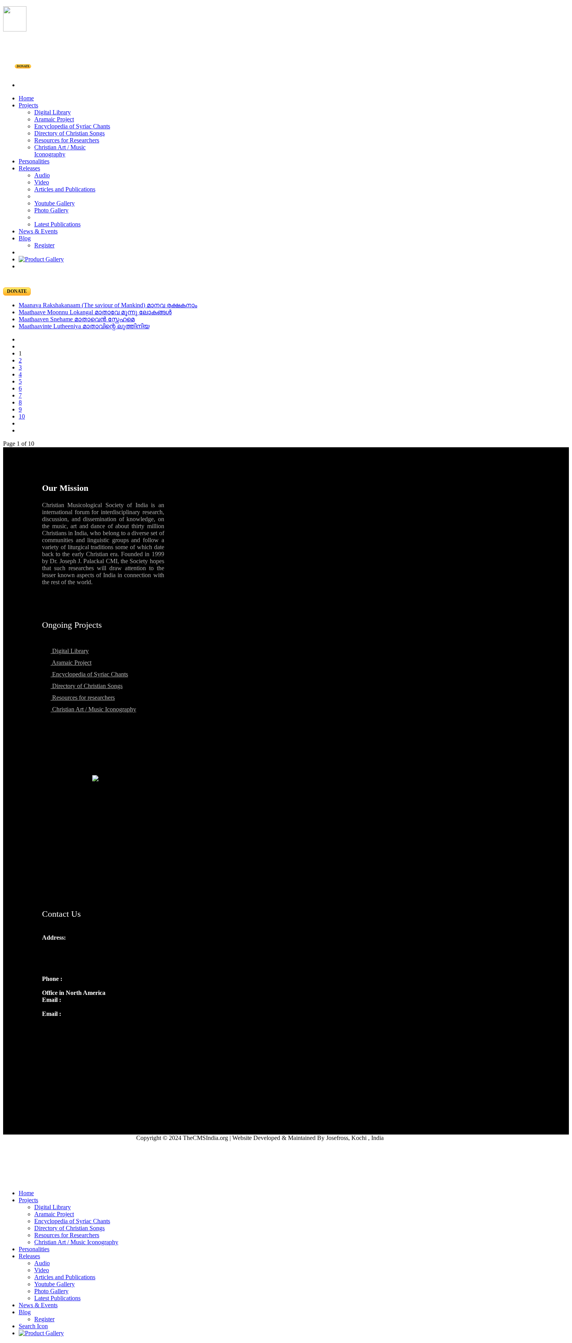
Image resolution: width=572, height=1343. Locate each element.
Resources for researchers (83, 697)
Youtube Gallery (54, 203)
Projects (28, 105)
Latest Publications (57, 224)
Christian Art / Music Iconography (60, 151)
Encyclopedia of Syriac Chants (72, 126)
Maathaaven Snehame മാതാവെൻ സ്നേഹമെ (77, 319)
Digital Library (52, 112)
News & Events (38, 231)
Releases (29, 168)
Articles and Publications (64, 189)
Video (41, 182)
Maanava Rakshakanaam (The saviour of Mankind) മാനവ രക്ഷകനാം (108, 305)
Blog (25, 238)
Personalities (34, 161)
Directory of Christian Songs (69, 133)
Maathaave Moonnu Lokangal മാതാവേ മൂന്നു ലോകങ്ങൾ (95, 312)
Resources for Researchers (66, 140)
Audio (42, 175)
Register (44, 245)
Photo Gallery (51, 210)
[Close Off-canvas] (286, 1180)
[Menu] (286, 71)
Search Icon (33, 1326)
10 (22, 416)
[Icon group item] (49, 1031)
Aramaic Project (54, 119)
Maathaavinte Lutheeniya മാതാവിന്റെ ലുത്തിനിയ (84, 326)
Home (26, 98)
